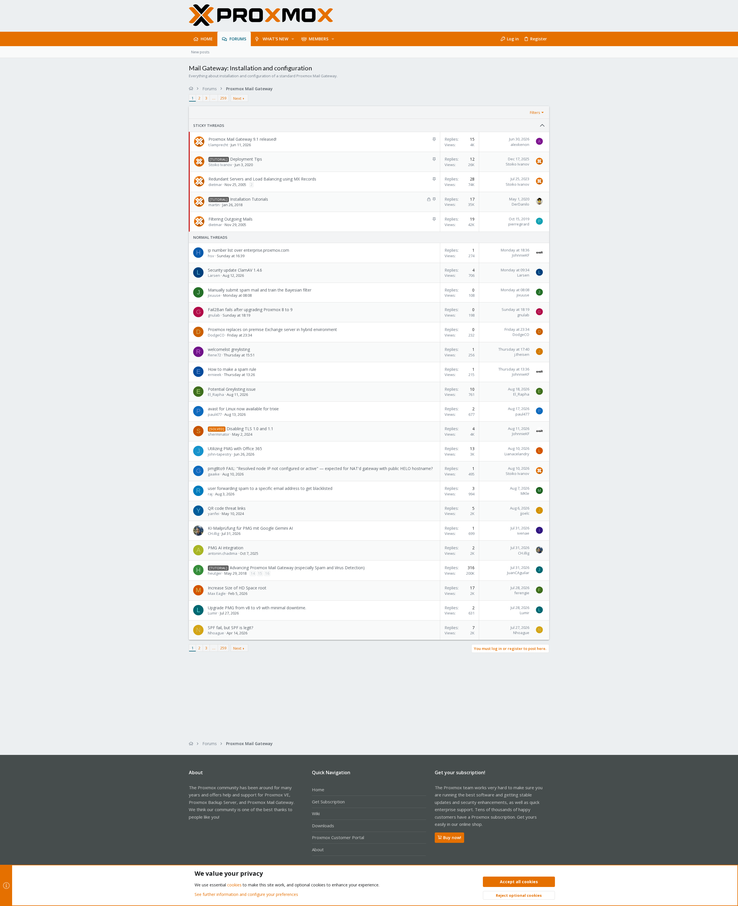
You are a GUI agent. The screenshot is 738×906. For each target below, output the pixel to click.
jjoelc (524, 513)
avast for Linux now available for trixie (243, 408)
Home (318, 789)
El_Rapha (216, 394)
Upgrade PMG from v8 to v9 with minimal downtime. (257, 607)
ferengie (521, 592)
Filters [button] (535, 112)
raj (210, 494)
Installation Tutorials (249, 199)
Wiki (316, 813)
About (318, 849)
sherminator (218, 434)
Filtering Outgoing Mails (230, 219)
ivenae (523, 533)
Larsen (214, 275)
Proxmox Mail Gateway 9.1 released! (242, 139)
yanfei (213, 513)
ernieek (214, 374)
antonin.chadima (222, 553)
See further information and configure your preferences (246, 894)
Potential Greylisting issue (232, 389)
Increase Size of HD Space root (237, 588)
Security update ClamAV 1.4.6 (235, 270)
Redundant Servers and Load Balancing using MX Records (262, 179)
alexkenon (520, 144)
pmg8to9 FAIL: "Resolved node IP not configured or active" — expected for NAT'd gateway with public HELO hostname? (320, 468)
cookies (234, 885)
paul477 (215, 414)
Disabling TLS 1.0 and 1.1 (250, 428)
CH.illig (213, 533)
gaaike (214, 474)
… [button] (213, 98)
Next (237, 98)
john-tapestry (219, 454)
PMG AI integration (225, 547)
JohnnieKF (520, 255)
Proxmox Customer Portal (338, 837)
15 (260, 573)
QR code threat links (227, 508)
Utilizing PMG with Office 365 (235, 448)
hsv (211, 255)
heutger (215, 573)
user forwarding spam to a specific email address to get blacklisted (270, 488)
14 (253, 573)
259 (223, 98)
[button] (293, 39)
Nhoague (216, 633)
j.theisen (521, 354)
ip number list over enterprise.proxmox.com (248, 250)
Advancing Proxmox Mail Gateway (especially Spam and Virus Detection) (297, 567)
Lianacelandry (516, 453)
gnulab (214, 315)
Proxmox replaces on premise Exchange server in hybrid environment (272, 329)
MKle (525, 493)
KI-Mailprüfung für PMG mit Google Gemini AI (250, 528)
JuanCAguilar (518, 572)
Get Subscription (328, 802)
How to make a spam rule (232, 369)
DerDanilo (520, 204)
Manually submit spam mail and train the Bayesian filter (259, 290)
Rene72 (214, 355)
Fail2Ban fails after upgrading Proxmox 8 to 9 (250, 309)
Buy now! (452, 837)
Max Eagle (217, 593)
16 (267, 573)
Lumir (212, 613)
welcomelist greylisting (229, 349)
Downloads (323, 825)
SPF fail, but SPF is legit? (230, 627)
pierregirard (518, 224)
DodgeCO (216, 335)
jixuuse (214, 295)
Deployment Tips (246, 159)
